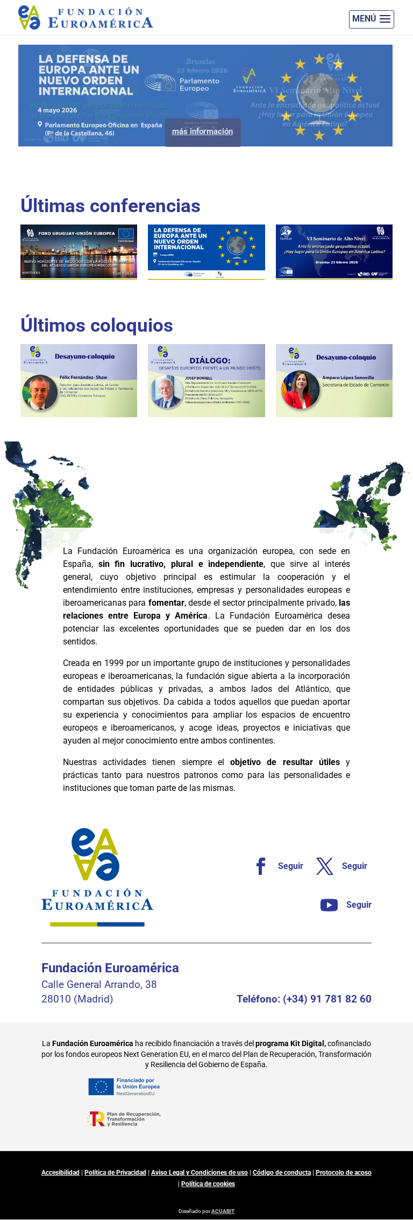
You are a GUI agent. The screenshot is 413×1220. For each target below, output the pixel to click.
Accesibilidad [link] (60, 1172)
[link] (273, 866)
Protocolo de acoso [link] (344, 1172)
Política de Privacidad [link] (115, 1172)
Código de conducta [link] (282, 1172)
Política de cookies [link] (208, 1184)
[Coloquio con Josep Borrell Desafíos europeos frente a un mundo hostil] (206, 380)
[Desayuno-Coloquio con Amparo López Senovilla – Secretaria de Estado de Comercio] (334, 380)
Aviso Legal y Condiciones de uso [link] (199, 1172)
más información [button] (202, 151)
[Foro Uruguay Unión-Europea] (78, 252)
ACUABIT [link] (222, 1211)
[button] (371, 19)
